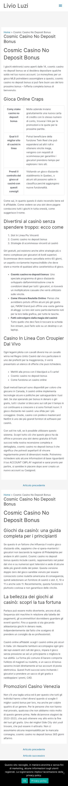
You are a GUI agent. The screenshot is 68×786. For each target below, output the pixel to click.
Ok (24, 780)
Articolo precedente (34, 485)
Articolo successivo (34, 756)
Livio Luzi (15, 5)
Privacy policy (39, 780)
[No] (63, 773)
